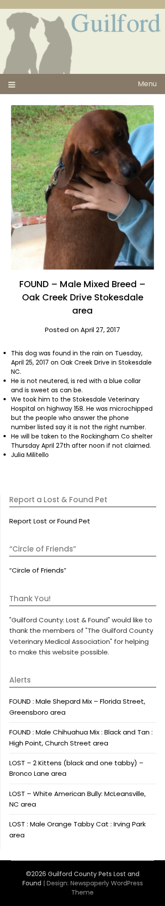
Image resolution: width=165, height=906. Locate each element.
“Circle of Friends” (37, 570)
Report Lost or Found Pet (49, 521)
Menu (147, 84)
